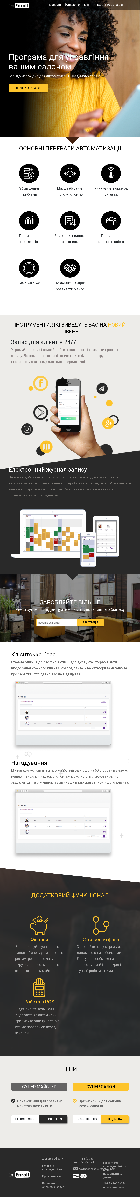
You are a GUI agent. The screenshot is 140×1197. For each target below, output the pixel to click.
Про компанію (51, 1176)
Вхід (100, 5)
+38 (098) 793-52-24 (87, 1160)
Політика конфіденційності (53, 1167)
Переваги (54, 5)
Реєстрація (115, 5)
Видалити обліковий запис (53, 1185)
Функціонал (72, 5)
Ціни (87, 5)
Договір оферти (52, 1158)
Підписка (115, 1119)
